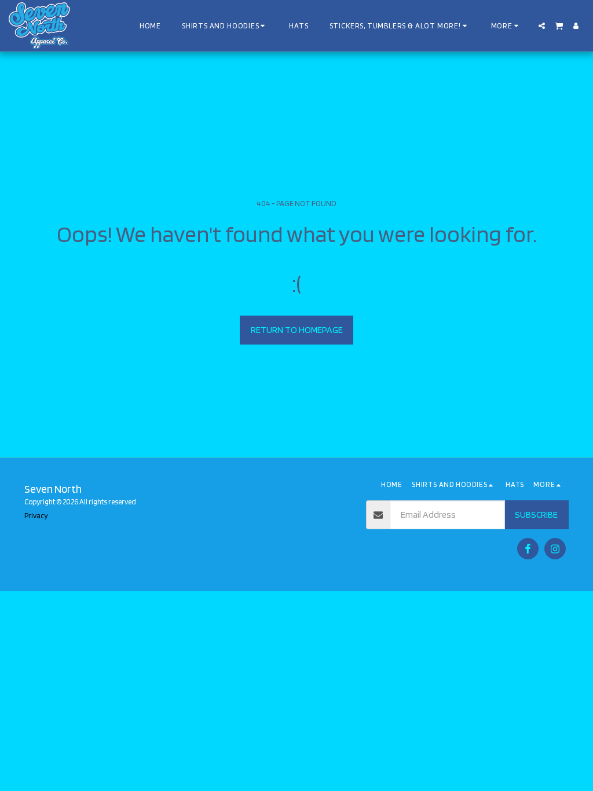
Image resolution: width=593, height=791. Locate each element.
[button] (542, 26)
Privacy (35, 515)
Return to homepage (297, 329)
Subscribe (536, 514)
